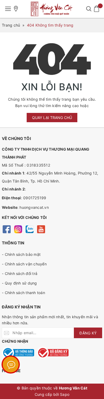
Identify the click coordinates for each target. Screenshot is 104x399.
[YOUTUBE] (41, 229)
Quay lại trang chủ (52, 117)
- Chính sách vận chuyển (24, 264)
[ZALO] (29, 229)
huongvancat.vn (34, 207)
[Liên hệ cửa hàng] (16, 9)
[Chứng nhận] (18, 353)
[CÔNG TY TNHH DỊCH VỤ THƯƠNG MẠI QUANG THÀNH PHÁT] (52, 8)
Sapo (64, 394)
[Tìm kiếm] (88, 9)
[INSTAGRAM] (18, 229)
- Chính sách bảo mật (21, 254)
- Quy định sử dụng (19, 283)
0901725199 (34, 198)
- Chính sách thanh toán (23, 292)
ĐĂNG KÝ (88, 333)
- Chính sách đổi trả (19, 273)
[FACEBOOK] (6, 229)
